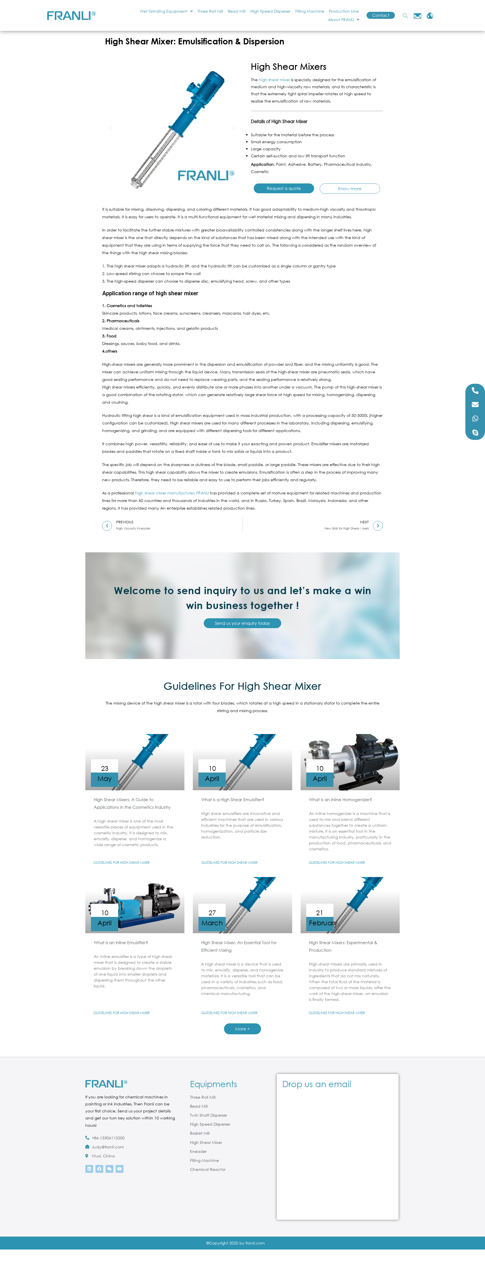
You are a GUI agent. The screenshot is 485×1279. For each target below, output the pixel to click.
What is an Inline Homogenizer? (340, 799)
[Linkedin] (89, 1169)
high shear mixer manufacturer (164, 493)
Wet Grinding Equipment (163, 11)
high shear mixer (274, 79)
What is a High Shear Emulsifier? (232, 799)
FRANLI (202, 493)
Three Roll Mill (210, 11)
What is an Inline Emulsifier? (121, 942)
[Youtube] (119, 1169)
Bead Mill (237, 11)
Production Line (344, 11)
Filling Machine (309, 11)
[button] (110, 128)
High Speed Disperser (270, 11)
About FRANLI (341, 19)
